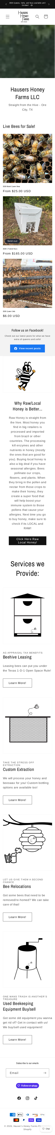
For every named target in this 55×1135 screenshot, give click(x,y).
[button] (7, 16)
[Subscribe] (45, 1073)
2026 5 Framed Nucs (10, 249)
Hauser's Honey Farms (25, 1126)
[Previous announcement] (6, 4)
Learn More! (17, 683)
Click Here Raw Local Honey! (27, 541)
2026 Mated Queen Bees (11, 186)
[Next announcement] (49, 4)
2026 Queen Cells (9, 311)
